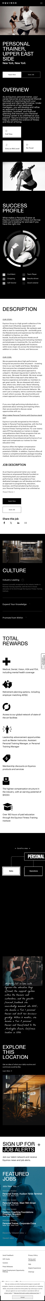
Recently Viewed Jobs (13, 1233)
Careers (5, 1263)
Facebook (4, 522)
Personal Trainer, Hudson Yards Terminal (22, 1194)
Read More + (9, 492)
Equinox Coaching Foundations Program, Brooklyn (18, 1213)
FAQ (29, 1264)
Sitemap (31, 1272)
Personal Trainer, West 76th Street (19, 1203)
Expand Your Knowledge (15, 604)
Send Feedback (8, 1255)
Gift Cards (6, 1259)
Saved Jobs (8, 1238)
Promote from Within (13, 618)
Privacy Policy (33, 1255)
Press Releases (8, 1266)
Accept (22, 1297)
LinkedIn (18, 523)
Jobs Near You (10, 1186)
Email (25, 522)
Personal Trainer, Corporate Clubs (19, 1223)
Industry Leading (11, 580)
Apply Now (12, 74)
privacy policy (9, 1293)
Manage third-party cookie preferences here (27, 1293)
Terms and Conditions (32, 1259)
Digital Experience (34, 1268)
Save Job (31, 74)
